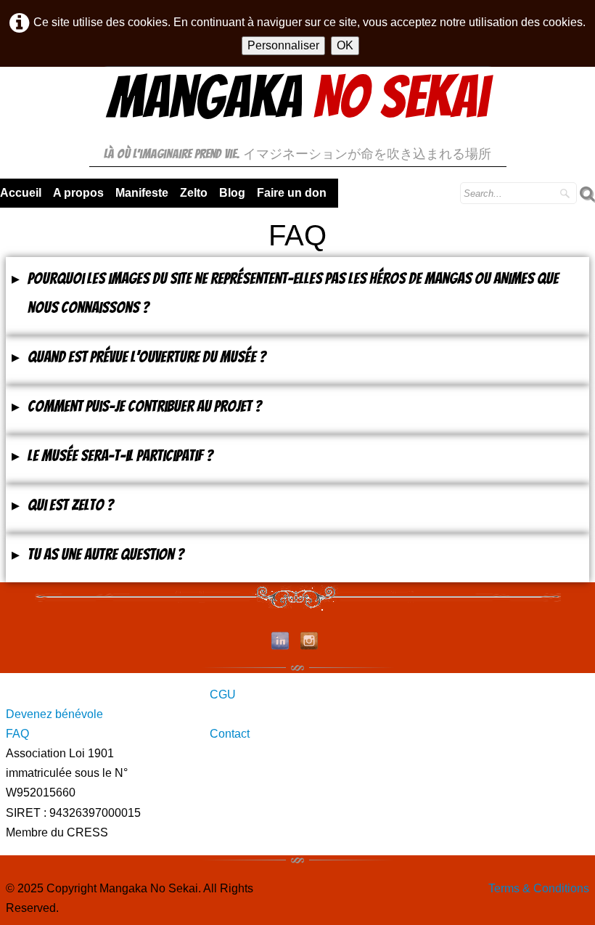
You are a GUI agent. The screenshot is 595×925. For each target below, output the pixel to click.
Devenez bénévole (54, 714)
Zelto (194, 193)
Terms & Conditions (538, 888)
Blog (232, 193)
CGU (223, 694)
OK (345, 45)
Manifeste (141, 193)
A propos (78, 193)
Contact (230, 734)
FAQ (17, 734)
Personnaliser (283, 45)
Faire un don (292, 193)
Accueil (20, 193)
